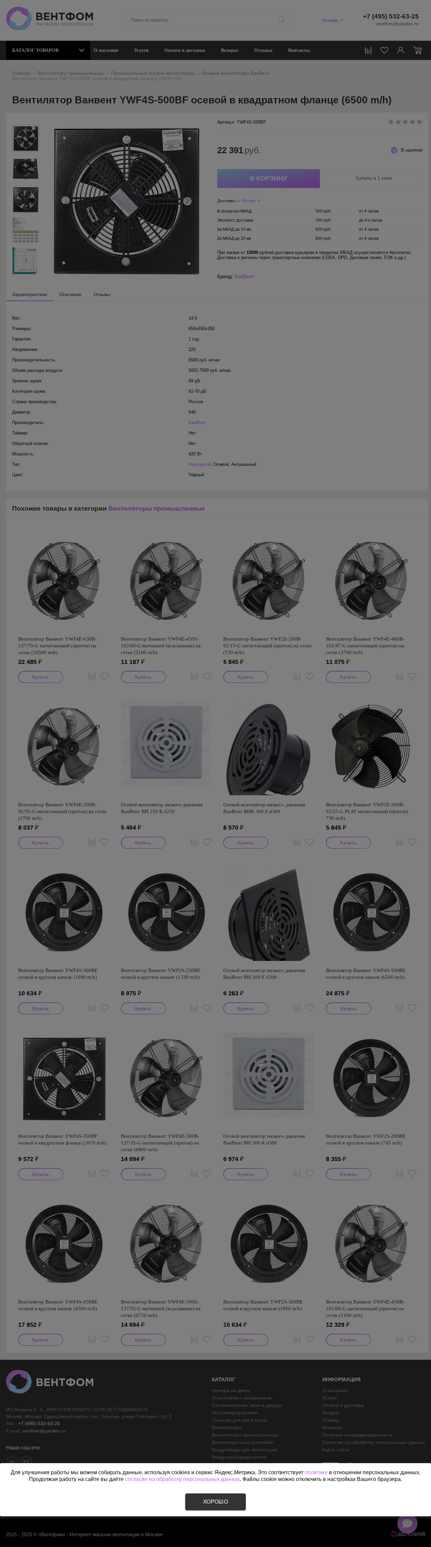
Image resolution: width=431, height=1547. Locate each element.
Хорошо (215, 1502)
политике (316, 1472)
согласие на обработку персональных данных (182, 1479)
